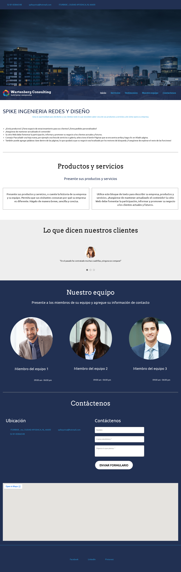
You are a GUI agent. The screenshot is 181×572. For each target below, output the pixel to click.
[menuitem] (103, 93)
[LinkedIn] (25, 380)
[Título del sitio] (27, 93)
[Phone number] (14, 380)
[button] (90, 251)
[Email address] (20, 380)
